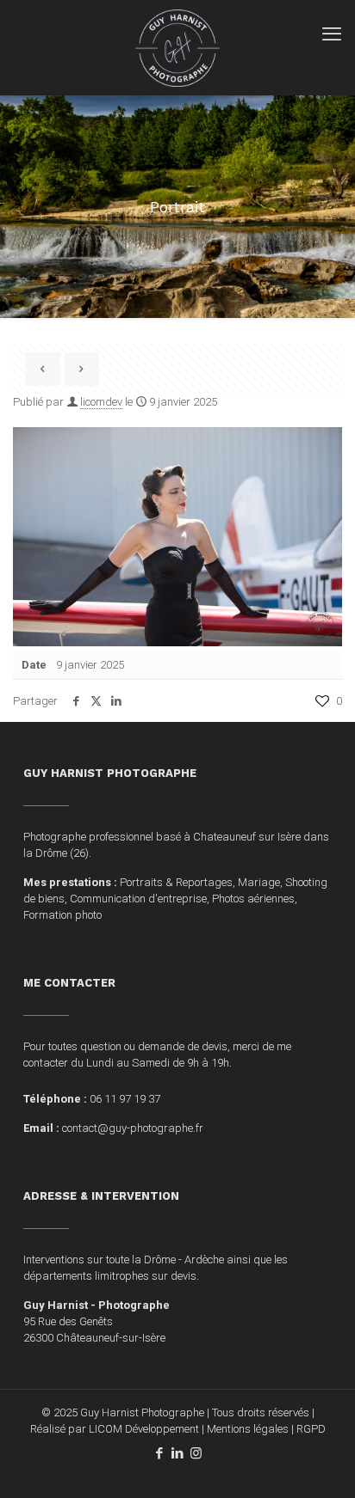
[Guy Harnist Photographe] (177, 47)
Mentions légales (248, 1428)
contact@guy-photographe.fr (132, 1128)
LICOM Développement (144, 1428)
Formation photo (62, 914)
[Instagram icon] (196, 1453)
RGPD (311, 1428)
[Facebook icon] (159, 1453)
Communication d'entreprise (138, 898)
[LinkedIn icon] (177, 1453)
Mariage (259, 882)
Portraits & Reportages (176, 882)
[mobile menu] (331, 34)
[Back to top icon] (320, 1463)
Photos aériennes (253, 898)
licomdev (101, 401)
